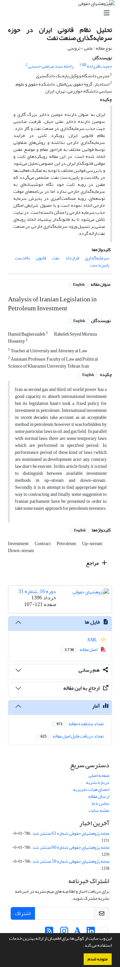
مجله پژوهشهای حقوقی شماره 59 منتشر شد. (70, 861)
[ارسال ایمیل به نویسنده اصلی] (84, 65)
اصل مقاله (81, 649)
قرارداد (72, 257)
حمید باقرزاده (99, 66)
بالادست (22, 257)
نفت (55, 257)
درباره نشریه (97, 782)
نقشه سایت (99, 810)
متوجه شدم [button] (98, 959)
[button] (81, 946)
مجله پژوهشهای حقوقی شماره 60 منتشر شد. (70, 847)
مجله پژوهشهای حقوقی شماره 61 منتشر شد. (70, 833)
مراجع (93, 563)
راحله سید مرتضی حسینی (50, 66)
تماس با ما (100, 803)
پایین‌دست (99, 264)
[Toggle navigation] (62, 13)
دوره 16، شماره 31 (37, 591)
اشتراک (23, 913)
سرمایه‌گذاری (97, 257)
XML (92, 639)
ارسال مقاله (98, 796)
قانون (41, 257)
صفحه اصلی (99, 775)
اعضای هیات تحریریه (91, 789)
